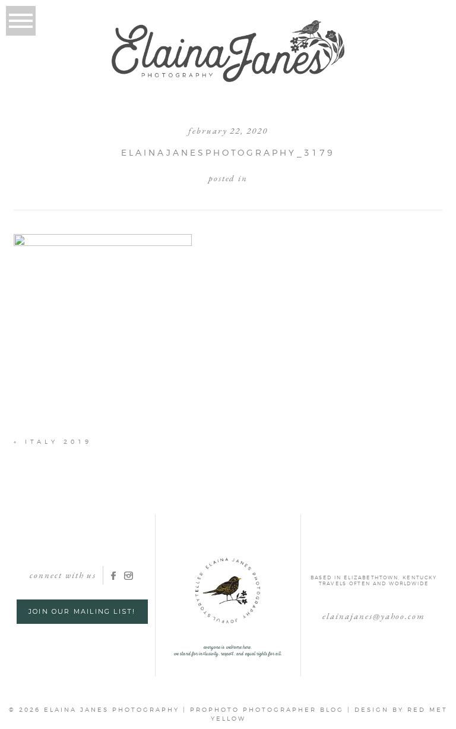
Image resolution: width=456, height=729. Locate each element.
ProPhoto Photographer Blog (267, 709)
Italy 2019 (58, 441)
